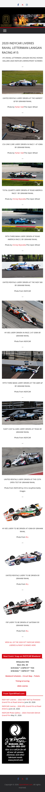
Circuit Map (27, 676)
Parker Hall (19, 107)
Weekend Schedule (13, 676)
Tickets (37, 676)
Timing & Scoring (22, 681)
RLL (27, 537)
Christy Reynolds (19, 199)
